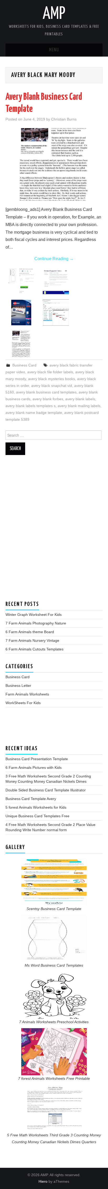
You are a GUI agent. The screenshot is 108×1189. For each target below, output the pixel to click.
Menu (54, 50)
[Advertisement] (54, 530)
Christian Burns (64, 119)
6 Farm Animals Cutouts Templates (34, 649)
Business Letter (18, 685)
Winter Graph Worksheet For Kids (34, 614)
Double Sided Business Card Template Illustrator (46, 790)
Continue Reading (54, 258)
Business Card (24, 365)
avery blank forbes (48, 399)
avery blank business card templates (46, 392)
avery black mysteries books (51, 379)
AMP (54, 14)
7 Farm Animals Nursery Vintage (32, 640)
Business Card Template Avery (31, 799)
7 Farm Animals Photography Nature (36, 623)
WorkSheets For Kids (23, 703)
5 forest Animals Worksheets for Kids (36, 807)
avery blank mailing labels (79, 406)
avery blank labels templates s (31, 406)
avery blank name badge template (34, 412)
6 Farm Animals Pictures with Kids (34, 767)
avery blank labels (80, 399)
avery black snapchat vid (51, 385)
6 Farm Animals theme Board (30, 632)
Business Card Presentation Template (37, 759)
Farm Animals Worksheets (27, 694)
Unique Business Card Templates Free (37, 816)
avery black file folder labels (50, 372)
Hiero (43, 1181)
